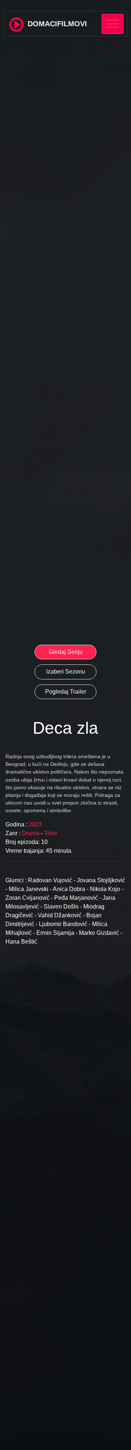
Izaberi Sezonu (65, 671)
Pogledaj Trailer (65, 692)
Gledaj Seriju (66, 652)
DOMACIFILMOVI (56, 24)
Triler (50, 833)
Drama (31, 833)
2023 (34, 824)
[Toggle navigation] (113, 24)
